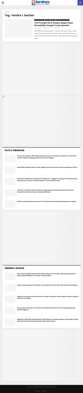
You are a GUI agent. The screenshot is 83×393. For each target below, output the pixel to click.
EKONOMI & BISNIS (39, 19)
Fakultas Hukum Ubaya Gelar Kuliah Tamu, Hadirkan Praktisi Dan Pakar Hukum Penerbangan (47, 285)
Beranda (37, 391)
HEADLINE (47, 19)
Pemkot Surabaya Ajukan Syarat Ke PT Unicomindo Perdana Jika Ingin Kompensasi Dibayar (46, 201)
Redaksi (44, 391)
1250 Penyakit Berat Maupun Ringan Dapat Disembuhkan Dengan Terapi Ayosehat (53, 24)
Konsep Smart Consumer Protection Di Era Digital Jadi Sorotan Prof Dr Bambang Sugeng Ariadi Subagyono (46, 309)
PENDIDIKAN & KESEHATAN (63, 19)
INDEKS (53, 19)
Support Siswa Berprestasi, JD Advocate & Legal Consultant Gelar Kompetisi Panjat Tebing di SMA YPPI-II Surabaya (47, 297)
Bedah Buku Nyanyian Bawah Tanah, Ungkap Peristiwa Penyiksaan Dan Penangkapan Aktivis (47, 167)
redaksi (39, 28)
